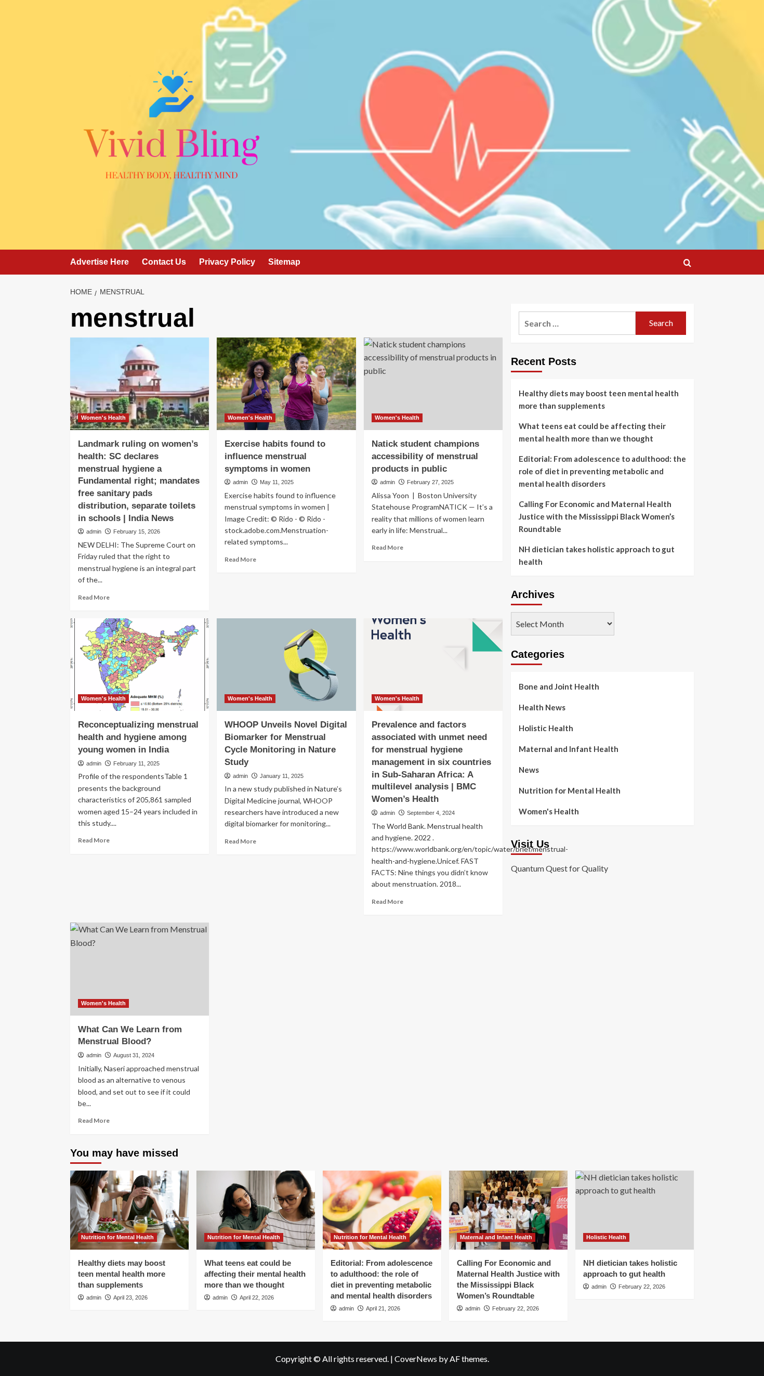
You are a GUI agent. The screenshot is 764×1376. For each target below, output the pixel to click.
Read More (94, 597)
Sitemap (284, 261)
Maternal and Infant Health (568, 749)
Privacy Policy (227, 261)
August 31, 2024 (133, 1055)
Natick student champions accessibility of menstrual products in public (425, 456)
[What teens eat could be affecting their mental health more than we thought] (255, 1210)
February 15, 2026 (136, 531)
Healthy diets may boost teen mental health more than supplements (599, 399)
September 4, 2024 (431, 813)
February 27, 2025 (430, 482)
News (529, 769)
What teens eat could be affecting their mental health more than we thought (592, 432)
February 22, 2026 (515, 1308)
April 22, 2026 (257, 1297)
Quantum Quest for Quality (559, 868)
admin (93, 531)
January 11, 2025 (282, 776)
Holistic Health (546, 728)
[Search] (687, 263)
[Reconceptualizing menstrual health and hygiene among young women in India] (139, 664)
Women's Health (103, 417)
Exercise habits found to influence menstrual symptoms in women (275, 456)
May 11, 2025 (277, 482)
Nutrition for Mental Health (570, 790)
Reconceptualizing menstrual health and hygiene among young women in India (138, 737)
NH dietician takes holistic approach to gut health (597, 555)
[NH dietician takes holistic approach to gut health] (634, 1210)
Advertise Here (99, 261)
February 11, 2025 (136, 763)
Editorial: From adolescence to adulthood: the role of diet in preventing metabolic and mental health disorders (602, 471)
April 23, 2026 (130, 1297)
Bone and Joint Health (559, 686)
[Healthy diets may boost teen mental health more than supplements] (129, 1210)
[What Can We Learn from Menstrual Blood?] (139, 969)
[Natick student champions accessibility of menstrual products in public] (433, 383)
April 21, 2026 (383, 1308)
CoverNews (415, 1359)
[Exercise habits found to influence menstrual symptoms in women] (286, 383)
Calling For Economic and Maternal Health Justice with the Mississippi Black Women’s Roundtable (597, 516)
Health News (542, 707)
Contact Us (164, 261)
